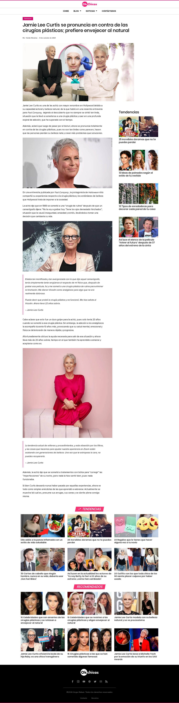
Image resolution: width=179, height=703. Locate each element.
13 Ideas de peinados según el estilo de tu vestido (136, 174)
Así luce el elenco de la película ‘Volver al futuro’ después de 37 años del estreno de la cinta (137, 242)
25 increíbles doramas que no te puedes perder (137, 141)
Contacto (83, 698)
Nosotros (95, 698)
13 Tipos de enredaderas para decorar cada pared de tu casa (137, 208)
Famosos (28, 18)
